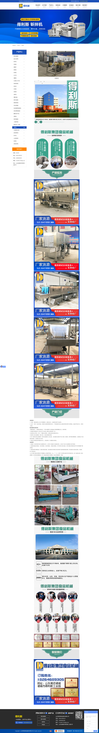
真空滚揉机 (43, 716)
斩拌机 (43, 722)
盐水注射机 (43, 719)
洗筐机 (22, 45)
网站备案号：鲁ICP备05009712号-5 (74, 731)
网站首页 (14, 45)
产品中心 (18, 45)
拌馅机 (43, 724)
